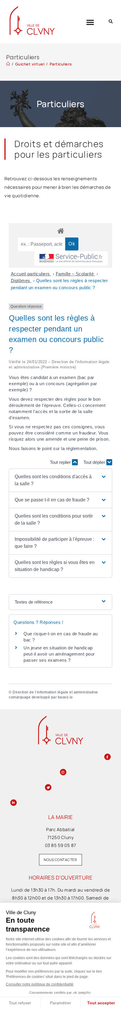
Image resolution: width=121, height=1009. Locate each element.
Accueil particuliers (31, 273)
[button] (90, 22)
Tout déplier (94, 462)
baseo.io (65, 697)
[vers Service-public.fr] (71, 258)
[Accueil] (8, 64)
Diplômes (21, 280)
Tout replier (61, 462)
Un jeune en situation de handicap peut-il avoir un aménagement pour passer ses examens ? (59, 654)
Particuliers (61, 64)
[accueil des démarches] (60, 230)
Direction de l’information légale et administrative (55, 692)
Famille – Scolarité (75, 273)
